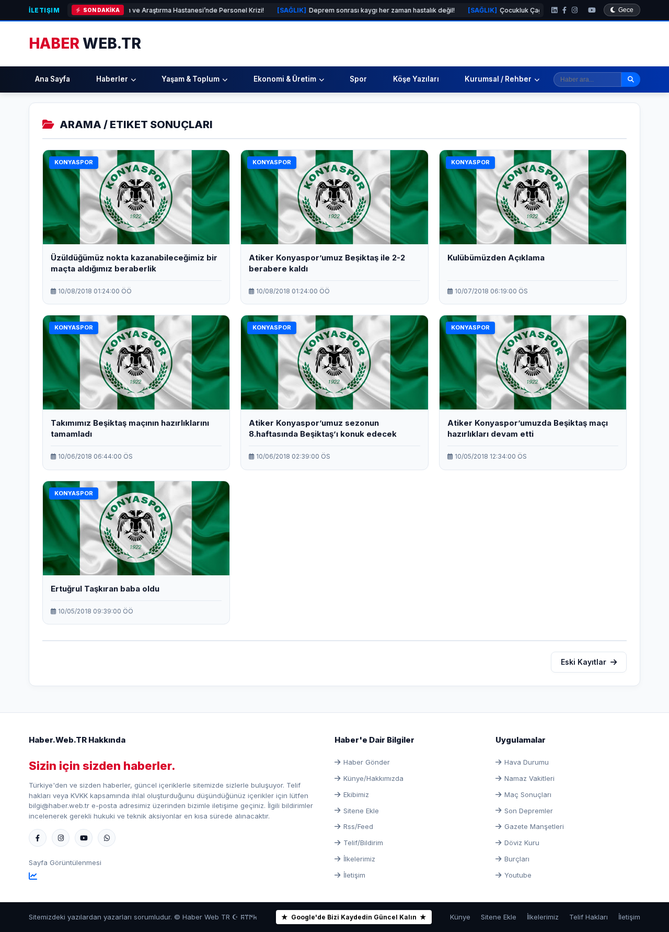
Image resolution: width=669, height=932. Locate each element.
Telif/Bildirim (363, 842)
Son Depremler (528, 810)
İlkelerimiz (359, 859)
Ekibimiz (356, 794)
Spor (358, 79)
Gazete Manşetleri (534, 826)
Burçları (516, 859)
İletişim (44, 10)
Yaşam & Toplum (191, 79)
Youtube (518, 875)
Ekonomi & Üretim (284, 79)
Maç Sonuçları (527, 794)
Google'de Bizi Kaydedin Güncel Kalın (354, 917)
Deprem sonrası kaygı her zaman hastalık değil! (332, 10)
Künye (460, 917)
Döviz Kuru (521, 842)
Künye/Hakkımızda (373, 778)
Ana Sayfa (52, 79)
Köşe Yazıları (416, 79)
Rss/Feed (358, 826)
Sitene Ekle (361, 810)
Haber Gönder (366, 762)
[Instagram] (575, 10)
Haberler (112, 79)
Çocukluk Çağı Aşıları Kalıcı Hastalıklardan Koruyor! (527, 10)
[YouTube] (592, 10)
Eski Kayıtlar (583, 661)
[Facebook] (564, 10)
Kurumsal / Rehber (498, 79)
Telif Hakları (588, 917)
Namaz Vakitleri (529, 778)
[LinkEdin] (554, 10)
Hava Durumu (526, 762)
